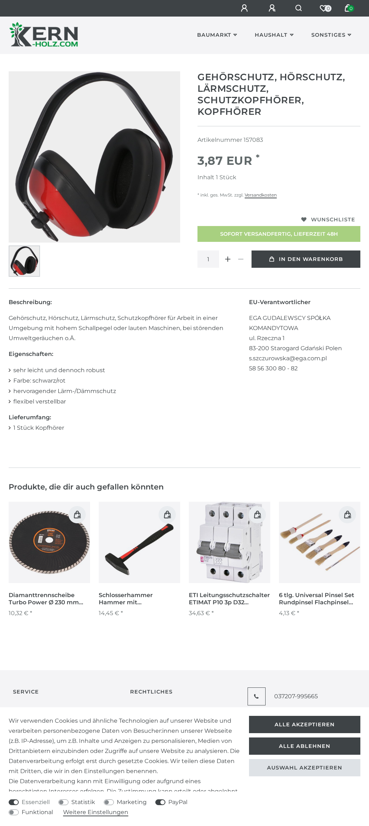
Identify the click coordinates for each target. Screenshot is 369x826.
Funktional (37, 812)
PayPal (177, 802)
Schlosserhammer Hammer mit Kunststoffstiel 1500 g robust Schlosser (131, 599)
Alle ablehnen (304, 746)
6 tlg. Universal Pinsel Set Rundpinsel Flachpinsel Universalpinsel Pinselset (316, 599)
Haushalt (271, 35)
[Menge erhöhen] (227, 259)
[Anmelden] (245, 8)
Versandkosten (261, 195)
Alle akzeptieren (305, 724)
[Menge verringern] (240, 259)
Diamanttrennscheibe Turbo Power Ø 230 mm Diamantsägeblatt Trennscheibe (44, 599)
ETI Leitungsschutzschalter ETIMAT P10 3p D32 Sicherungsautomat (229, 599)
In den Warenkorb (311, 259)
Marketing (132, 802)
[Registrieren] (273, 8)
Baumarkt (214, 35)
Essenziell (36, 802)
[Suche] (298, 8)
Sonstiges (328, 35)
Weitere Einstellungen (95, 812)
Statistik (83, 802)
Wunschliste (333, 219)
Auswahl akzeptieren (304, 767)
